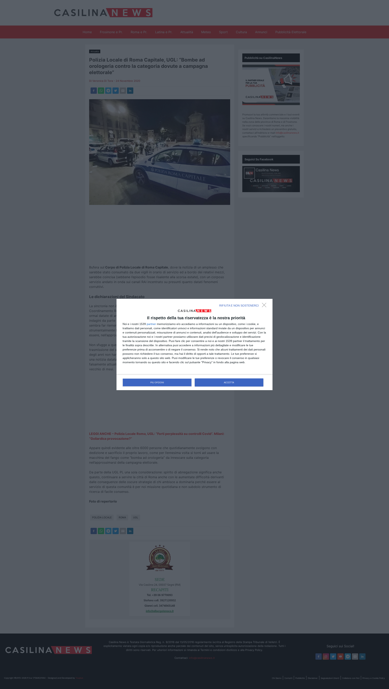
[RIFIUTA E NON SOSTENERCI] (265, 306)
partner (151, 324)
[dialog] (194, 344)
